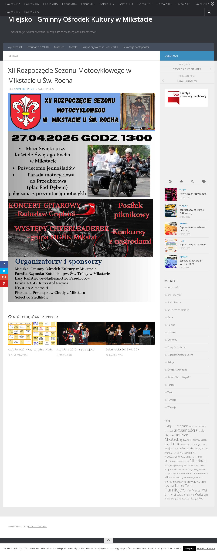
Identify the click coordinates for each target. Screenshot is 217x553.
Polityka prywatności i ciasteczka (100, 47)
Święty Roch (197, 498)
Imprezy (13, 56)
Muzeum (59, 47)
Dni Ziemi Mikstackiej (178, 309)
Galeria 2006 (12, 12)
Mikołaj (189, 456)
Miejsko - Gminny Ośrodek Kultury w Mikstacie (80, 19)
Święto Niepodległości (178, 377)
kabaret (204, 449)
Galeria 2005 (31, 12)
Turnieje (183, 206)
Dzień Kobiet (191, 439)
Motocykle (197, 456)
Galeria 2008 (183, 4)
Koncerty (172, 339)
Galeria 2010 (145, 4)
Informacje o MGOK (38, 47)
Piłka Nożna (198, 460)
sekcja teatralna (196, 477)
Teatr (182, 241)
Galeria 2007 (201, 4)
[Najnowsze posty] (170, 181)
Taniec (183, 190)
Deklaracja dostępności (135, 47)
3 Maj (168, 426)
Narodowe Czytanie (181, 461)
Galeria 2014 (69, 4)
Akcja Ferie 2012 (195, 426)
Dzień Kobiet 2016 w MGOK (122, 349)
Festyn (196, 444)
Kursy (183, 457)
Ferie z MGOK (186, 445)
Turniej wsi (188, 494)
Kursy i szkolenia (176, 347)
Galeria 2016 (31, 4)
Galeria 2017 (12, 4)
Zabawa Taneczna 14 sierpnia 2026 (191, 262)
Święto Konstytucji (177, 369)
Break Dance (174, 302)
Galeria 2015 (50, 4)
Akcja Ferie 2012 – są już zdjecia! (76, 349)
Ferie (170, 317)
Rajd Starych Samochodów (194, 465)
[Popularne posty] (181, 181)
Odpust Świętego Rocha (180, 354)
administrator (25, 88)
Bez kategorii (174, 294)
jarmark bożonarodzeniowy (185, 448)
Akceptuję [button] (189, 548)
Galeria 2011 (126, 4)
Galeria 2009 (164, 4)
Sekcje (170, 362)
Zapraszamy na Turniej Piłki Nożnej (192, 211)
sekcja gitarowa (183, 477)
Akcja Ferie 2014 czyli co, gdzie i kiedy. (30, 349)
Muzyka (169, 461)
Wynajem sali (15, 47)
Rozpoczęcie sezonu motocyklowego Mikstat (186, 469)
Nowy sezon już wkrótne (193, 193)
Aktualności (173, 287)
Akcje (171, 431)
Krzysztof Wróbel (37, 526)
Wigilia (167, 498)
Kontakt (72, 47)
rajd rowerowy (178, 465)
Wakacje (171, 407)
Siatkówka (180, 481)
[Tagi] (203, 181)
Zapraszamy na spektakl (193, 244)
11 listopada (180, 426)
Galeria (171, 324)
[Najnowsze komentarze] (192, 181)
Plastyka (168, 465)
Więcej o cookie (206, 548)
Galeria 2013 (88, 4)
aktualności (184, 430)
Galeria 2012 (107, 4)
